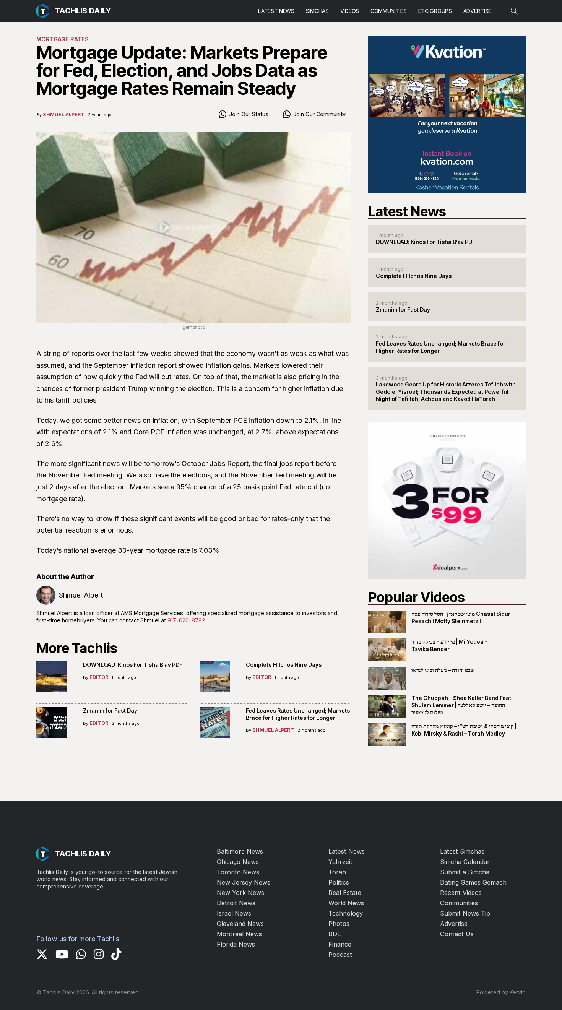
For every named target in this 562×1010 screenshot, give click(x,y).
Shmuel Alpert (63, 114)
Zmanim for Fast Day (110, 710)
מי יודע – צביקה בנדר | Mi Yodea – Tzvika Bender (449, 645)
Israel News (234, 913)
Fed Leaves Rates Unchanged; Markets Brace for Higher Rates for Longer (298, 714)
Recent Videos (461, 892)
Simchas (317, 11)
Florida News (236, 944)
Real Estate (344, 892)
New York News (240, 892)
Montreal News (239, 934)
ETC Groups (435, 11)
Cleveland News (240, 923)
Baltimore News (240, 851)
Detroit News (236, 903)
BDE (334, 934)
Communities (388, 11)
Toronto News (238, 872)
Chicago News (238, 861)
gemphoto (193, 327)
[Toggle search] (514, 11)
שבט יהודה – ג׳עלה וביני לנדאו (442, 670)
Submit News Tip (465, 913)
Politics (338, 882)
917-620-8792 (186, 620)
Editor (98, 677)
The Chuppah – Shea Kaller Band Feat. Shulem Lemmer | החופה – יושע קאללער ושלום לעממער (462, 705)
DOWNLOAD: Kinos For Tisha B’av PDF (132, 664)
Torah (337, 872)
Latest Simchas (462, 851)
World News (346, 903)
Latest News (276, 11)
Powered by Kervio (501, 992)
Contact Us (457, 934)
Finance (339, 944)
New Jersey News (243, 882)
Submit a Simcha (464, 872)
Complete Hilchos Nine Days (284, 664)
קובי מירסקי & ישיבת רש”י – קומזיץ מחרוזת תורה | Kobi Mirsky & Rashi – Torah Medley (464, 730)
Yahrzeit (340, 861)
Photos (338, 923)
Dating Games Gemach (473, 882)
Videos (349, 11)
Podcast (340, 954)
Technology (345, 913)
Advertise (477, 11)
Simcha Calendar (465, 861)
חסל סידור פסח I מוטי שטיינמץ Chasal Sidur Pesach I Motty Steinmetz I (460, 617)
